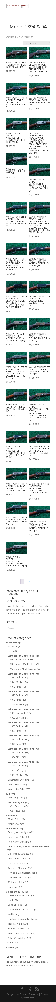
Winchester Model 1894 (21, 748)
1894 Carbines (17, 752)
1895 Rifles (15, 770)
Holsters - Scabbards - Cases (22, 918)
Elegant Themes (29, 994)
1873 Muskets (17, 682)
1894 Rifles (15, 757)
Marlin (9, 815)
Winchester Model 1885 (21, 709)
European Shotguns (18, 877)
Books (11, 900)
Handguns (13, 886)
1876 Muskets (17, 704)
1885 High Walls (18, 713)
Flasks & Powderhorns (19, 895)
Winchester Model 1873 (21, 673)
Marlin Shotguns (16, 823)
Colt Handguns (16, 802)
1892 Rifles (15, 743)
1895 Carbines (17, 765)
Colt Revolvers (17, 806)
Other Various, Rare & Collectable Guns (27, 846)
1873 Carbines (17, 677)
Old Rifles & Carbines (18, 853)
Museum (10, 947)
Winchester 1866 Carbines (23, 668)
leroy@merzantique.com (26, 965)
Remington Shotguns (18, 841)
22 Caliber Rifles (16, 882)
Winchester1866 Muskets (23, 664)
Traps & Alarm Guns (18, 923)
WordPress (29, 997)
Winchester (12, 642)
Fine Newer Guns (16, 863)
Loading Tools (15, 904)
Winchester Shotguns (18, 779)
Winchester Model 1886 (21, 722)
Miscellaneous (14, 891)
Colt (8, 793)
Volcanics (12, 646)
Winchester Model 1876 (21, 691)
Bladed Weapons (16, 928)
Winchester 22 (15, 784)
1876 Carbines (17, 695)
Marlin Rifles (14, 819)
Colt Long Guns (15, 797)
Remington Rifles (16, 836)
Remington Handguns (19, 832)
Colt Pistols (16, 810)
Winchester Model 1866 (21, 655)
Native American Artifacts (21, 909)
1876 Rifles (15, 699)
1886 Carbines (17, 726)
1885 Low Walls (18, 717)
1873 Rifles (15, 686)
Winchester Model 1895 (21, 761)
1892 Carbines (17, 739)
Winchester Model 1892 (21, 735)
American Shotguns (18, 868)
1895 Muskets (17, 775)
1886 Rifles (15, 730)
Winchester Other (17, 789)
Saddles (12, 914)
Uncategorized (13, 942)
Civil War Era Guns (17, 858)
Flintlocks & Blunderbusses (21, 872)
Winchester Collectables (20, 933)
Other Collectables (17, 938)
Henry (11, 651)
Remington (12, 828)
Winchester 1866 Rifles (21, 659)
